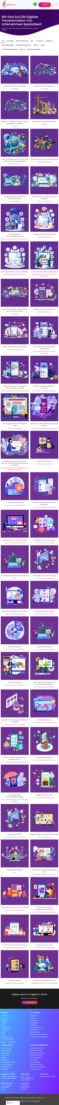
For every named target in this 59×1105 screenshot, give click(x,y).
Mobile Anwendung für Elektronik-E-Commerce (44, 370)
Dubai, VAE (44, 1074)
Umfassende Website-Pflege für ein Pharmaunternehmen (15, 180)
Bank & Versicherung (22, 41)
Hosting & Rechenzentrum (23, 45)
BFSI (32, 41)
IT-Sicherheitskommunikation (15, 486)
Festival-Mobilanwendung (44, 741)
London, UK (25, 1083)
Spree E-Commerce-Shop (44, 928)
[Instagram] (14, 1042)
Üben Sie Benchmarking (15, 666)
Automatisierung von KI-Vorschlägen (14, 70)
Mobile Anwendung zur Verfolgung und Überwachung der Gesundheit (15, 370)
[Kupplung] (2, 1042)
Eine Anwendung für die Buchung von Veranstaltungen (44, 330)
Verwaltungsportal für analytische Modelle (14, 524)
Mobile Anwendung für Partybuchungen (14, 330)
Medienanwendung (14, 964)
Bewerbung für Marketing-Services (44, 964)
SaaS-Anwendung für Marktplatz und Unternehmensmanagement (44, 666)
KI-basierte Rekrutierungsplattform (44, 70)
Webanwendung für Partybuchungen (44, 218)
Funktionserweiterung (44, 703)
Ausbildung (49, 41)
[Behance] (12, 1042)
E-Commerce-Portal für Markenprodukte (15, 928)
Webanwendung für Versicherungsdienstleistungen (14, 218)
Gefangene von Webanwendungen (44, 524)
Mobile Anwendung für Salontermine (44, 293)
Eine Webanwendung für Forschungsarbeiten (14, 255)
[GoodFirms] (4, 1042)
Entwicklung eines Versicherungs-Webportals (14, 559)
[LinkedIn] (8, 1042)
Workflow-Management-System (44, 595)
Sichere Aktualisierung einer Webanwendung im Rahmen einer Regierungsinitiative (14, 143)
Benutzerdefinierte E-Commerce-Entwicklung (44, 818)
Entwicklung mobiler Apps (9, 49)
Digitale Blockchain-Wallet (44, 778)
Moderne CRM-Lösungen (44, 445)
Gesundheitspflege (7, 45)
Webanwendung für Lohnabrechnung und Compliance (44, 180)
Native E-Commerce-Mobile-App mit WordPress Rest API (14, 741)
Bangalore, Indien (8, 1074)
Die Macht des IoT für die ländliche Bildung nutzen (44, 853)
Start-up (22, 49)
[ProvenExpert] (10, 1042)
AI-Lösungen (10, 41)
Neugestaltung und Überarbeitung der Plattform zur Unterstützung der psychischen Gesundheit (15, 445)
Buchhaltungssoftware (15, 818)
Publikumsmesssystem (15, 630)
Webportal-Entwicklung (44, 630)
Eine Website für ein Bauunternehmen (44, 105)
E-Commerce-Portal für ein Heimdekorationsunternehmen (44, 891)
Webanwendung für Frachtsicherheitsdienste (44, 143)
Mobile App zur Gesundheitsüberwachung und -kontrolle (44, 407)
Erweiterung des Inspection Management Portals (15, 407)
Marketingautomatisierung (15, 853)
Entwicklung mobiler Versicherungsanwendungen (15, 778)
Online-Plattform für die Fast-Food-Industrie (15, 891)
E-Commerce (39, 41)
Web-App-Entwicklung (33, 49)
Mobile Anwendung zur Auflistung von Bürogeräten (44, 486)
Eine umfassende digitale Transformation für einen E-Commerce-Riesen (14, 293)
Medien (43, 45)
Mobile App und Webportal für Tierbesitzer (14, 595)
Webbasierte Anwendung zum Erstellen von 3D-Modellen (14, 703)
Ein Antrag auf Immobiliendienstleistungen (44, 255)
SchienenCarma (49, 1098)
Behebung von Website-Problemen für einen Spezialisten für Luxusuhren (15, 105)
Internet (36, 45)
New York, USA (7, 1083)
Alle (3, 41)
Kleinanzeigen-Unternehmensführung (44, 559)
